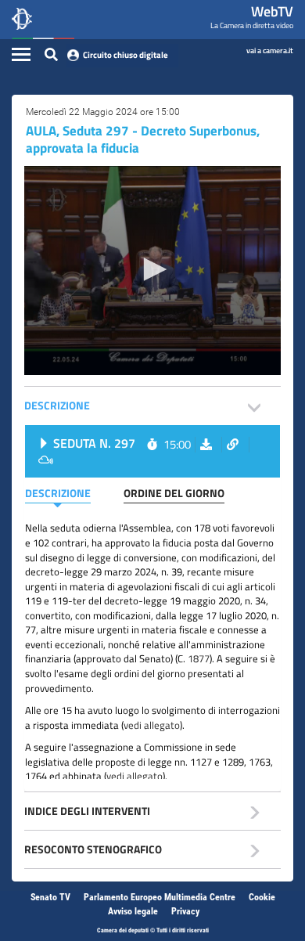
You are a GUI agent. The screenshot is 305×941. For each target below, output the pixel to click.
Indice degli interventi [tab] (87, 810)
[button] (152, 269)
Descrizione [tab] (57, 405)
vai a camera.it (269, 50)
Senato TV (50, 897)
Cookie (262, 897)
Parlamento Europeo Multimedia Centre (159, 897)
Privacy (185, 911)
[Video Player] (152, 270)
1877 (199, 658)
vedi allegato (152, 725)
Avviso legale (133, 911)
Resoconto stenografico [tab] (93, 849)
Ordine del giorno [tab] (174, 493)
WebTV (272, 11)
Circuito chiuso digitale (125, 55)
